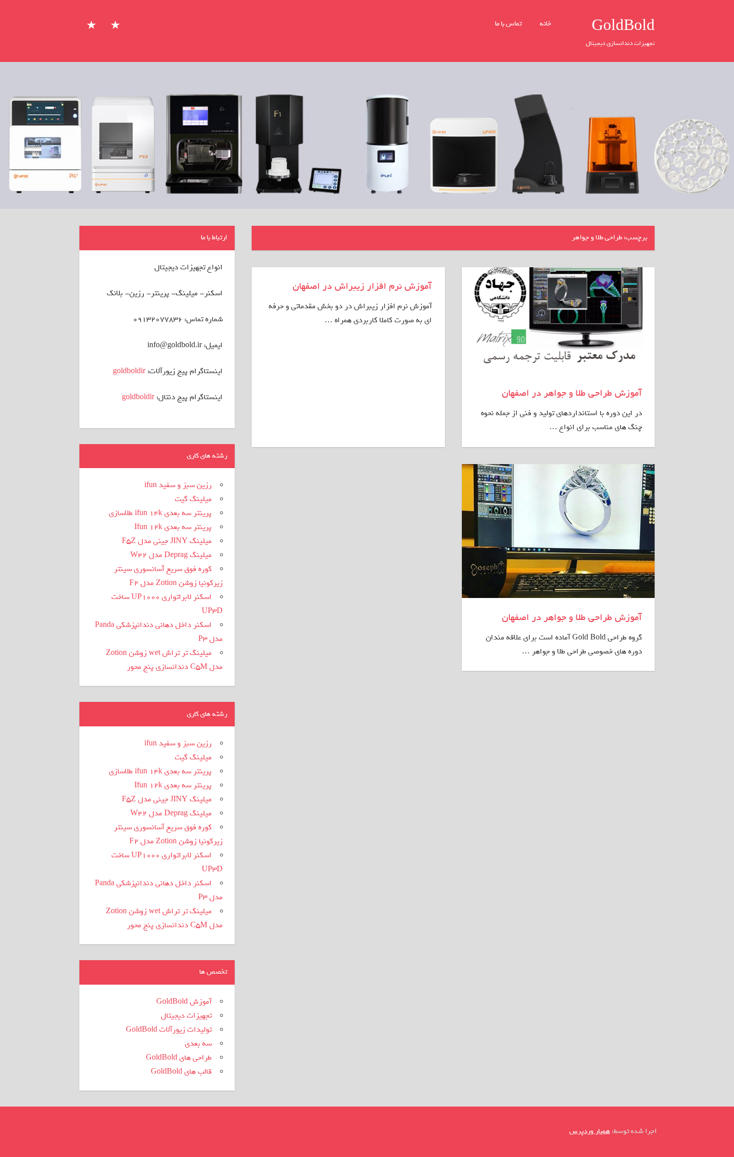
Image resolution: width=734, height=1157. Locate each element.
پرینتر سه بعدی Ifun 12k (173, 527)
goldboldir (129, 371)
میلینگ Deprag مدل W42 (171, 555)
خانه (545, 23)
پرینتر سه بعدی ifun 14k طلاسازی (160, 513)
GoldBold (623, 25)
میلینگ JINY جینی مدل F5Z (167, 541)
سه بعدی (198, 1044)
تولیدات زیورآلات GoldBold (169, 1030)
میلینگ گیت (193, 499)
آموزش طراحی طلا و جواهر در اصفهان (572, 393)
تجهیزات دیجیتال (186, 1016)
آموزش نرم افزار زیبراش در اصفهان (362, 286)
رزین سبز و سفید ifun (178, 485)
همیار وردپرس (589, 1131)
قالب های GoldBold (181, 1072)
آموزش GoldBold (184, 1002)
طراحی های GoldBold (179, 1058)
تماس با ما (508, 23)
